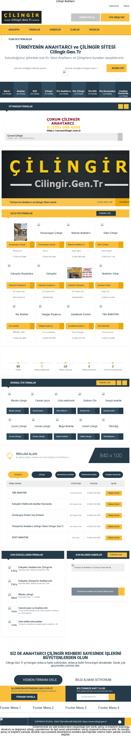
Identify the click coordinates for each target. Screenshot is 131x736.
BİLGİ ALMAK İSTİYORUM (92, 680)
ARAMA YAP (118, 68)
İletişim (126, 6)
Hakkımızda (114, 6)
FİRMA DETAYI (113, 493)
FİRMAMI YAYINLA (25, 697)
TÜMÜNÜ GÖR (105, 213)
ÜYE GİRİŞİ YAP (117, 17)
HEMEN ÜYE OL (87, 17)
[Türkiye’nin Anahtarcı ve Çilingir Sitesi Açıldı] (98, 568)
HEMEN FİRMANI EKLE (39, 680)
